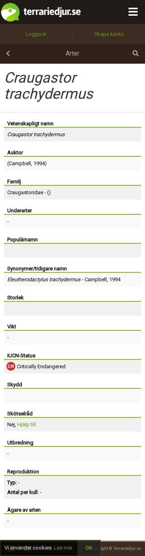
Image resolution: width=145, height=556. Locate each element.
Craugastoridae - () (29, 192)
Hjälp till (26, 424)
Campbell (20, 163)
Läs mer (63, 548)
